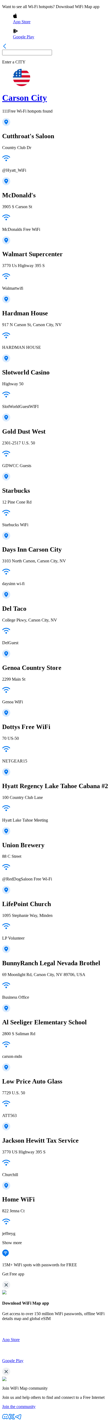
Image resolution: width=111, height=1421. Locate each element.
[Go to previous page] (4, 47)
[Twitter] (12, 1418)
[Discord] (5, 1418)
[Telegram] (18, 1418)
